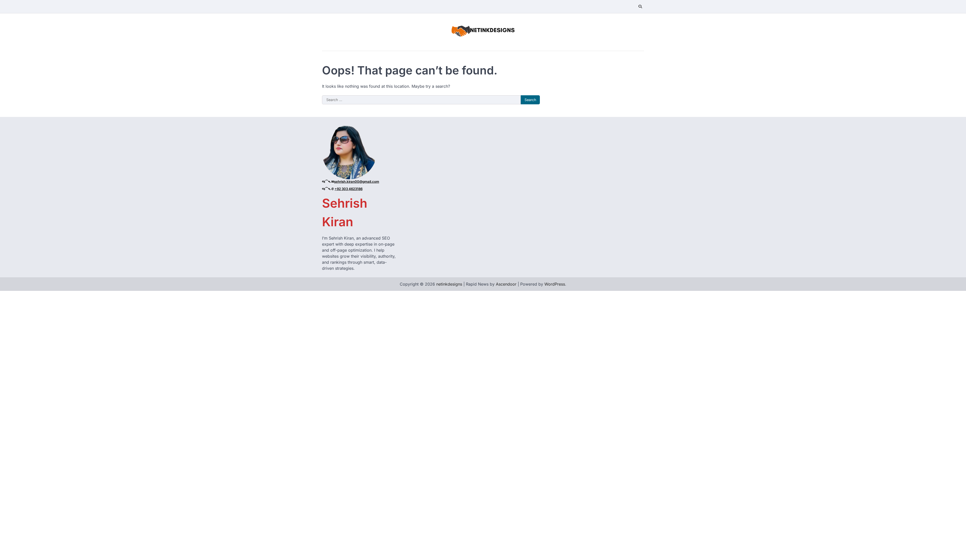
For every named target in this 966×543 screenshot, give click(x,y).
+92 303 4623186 (349, 189)
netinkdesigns (449, 284)
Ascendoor (506, 284)
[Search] (640, 6)
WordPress (554, 284)
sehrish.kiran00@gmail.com (356, 181)
